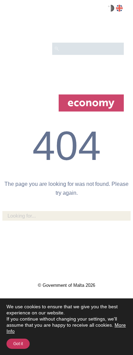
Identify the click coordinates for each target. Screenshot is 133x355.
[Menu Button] (115, 29)
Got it (18, 343)
